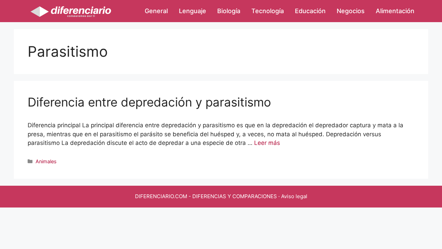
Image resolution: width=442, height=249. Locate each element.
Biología (228, 11)
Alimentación (395, 11)
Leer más (267, 142)
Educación (310, 11)
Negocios (351, 11)
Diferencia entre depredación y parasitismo (149, 102)
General (156, 11)
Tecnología (267, 11)
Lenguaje (192, 11)
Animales (46, 161)
